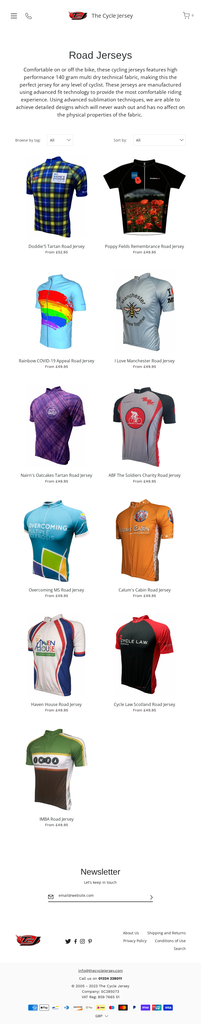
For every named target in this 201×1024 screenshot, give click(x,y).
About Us (131, 932)
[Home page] (78, 16)
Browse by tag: (28, 140)
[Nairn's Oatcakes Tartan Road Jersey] (56, 426)
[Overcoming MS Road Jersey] (56, 540)
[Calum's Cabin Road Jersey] (144, 540)
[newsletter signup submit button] (151, 897)
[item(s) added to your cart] (187, 16)
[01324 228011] (28, 17)
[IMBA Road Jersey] (56, 769)
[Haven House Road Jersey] (56, 655)
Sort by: (120, 140)
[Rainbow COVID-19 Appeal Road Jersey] (56, 311)
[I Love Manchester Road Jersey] (144, 311)
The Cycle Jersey (112, 15)
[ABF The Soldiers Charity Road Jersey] (144, 426)
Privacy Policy (135, 940)
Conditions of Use (170, 940)
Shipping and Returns (166, 932)
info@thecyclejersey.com (100, 970)
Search (180, 948)
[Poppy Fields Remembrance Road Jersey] (144, 197)
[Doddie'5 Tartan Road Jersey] (56, 197)
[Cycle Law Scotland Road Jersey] (144, 655)
